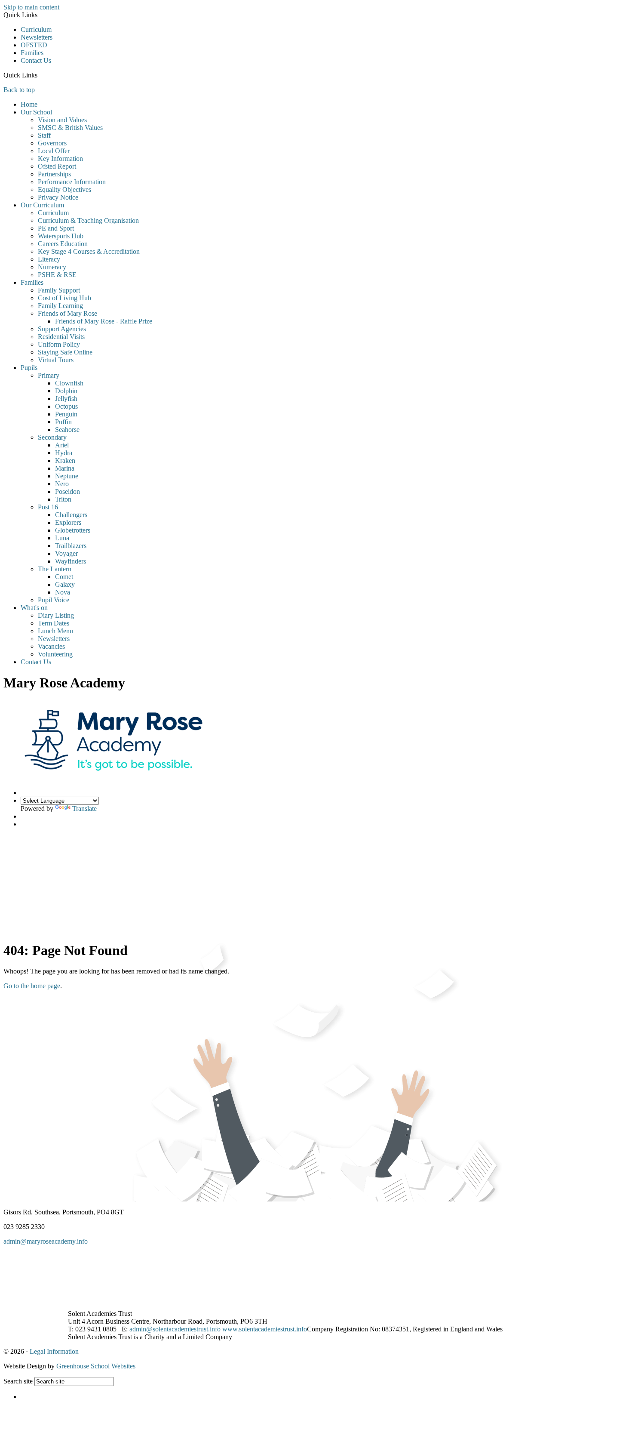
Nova (62, 592)
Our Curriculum (42, 205)
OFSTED (34, 45)
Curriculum (36, 29)
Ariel (62, 445)
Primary (48, 375)
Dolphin (66, 390)
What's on (34, 607)
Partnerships (54, 174)
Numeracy (52, 267)
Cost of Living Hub (64, 298)
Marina (64, 468)
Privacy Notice (58, 197)
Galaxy (65, 584)
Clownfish (69, 383)
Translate (84, 808)
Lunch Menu (55, 631)
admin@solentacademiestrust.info (175, 1329)
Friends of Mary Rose (67, 313)
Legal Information (54, 1351)
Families (32, 52)
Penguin (66, 414)
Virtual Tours (56, 360)
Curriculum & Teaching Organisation (88, 220)
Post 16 (48, 507)
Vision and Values (62, 119)
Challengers (71, 514)
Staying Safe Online (65, 352)
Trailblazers (70, 545)
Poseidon (67, 491)
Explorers (68, 522)
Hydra (63, 452)
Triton (63, 499)
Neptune (66, 476)
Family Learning (60, 305)
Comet (64, 576)
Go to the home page (31, 985)
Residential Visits (61, 336)
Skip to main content (31, 7)
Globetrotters (72, 530)
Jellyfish (66, 398)
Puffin (63, 421)
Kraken (65, 460)
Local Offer (54, 150)
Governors (52, 143)
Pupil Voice (53, 600)
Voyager (66, 553)
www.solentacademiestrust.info (264, 1329)
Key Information (60, 158)
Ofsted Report (57, 166)
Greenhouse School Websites (95, 1366)
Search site (18, 1381)
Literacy (49, 259)
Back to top (19, 89)
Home (29, 104)
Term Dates (53, 623)
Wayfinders (70, 561)
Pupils (29, 367)
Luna (62, 538)
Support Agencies (62, 329)
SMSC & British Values (70, 127)
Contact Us (36, 60)
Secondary (52, 437)
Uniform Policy (59, 344)
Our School (36, 112)
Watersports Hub (60, 236)
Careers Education (63, 243)
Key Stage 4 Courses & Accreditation (89, 251)
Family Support (59, 290)
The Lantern (54, 569)
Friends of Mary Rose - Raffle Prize (103, 321)
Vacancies (51, 646)
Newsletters (36, 37)
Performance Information (72, 181)
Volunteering (55, 654)
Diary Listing (56, 615)
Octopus (66, 406)
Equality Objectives (64, 189)
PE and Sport (56, 228)
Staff (44, 135)
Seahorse (67, 429)
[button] (40, 74)
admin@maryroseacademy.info (45, 1241)
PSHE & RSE (57, 274)
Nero (62, 483)
